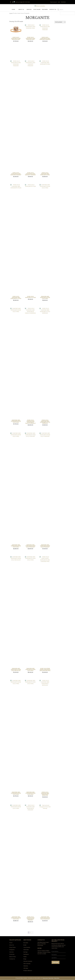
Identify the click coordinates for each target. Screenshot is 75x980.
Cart (59, 2)
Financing (11, 954)
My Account (53, 2)
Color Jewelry (26, 947)
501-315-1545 (26, 2)
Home (13, 9)
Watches (25, 965)
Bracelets (25, 942)
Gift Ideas (25, 968)
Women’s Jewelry (27, 961)
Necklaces (26, 954)
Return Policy (12, 956)
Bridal (24, 945)
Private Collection (27, 970)
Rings (24, 958)
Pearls (24, 956)
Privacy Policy (51, 978)
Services (29, 9)
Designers (45, 9)
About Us (21, 9)
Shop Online (36, 9)
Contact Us (52, 9)
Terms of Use (45, 978)
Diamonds (25, 949)
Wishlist (63, 2)
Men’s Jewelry (26, 963)
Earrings (25, 952)
